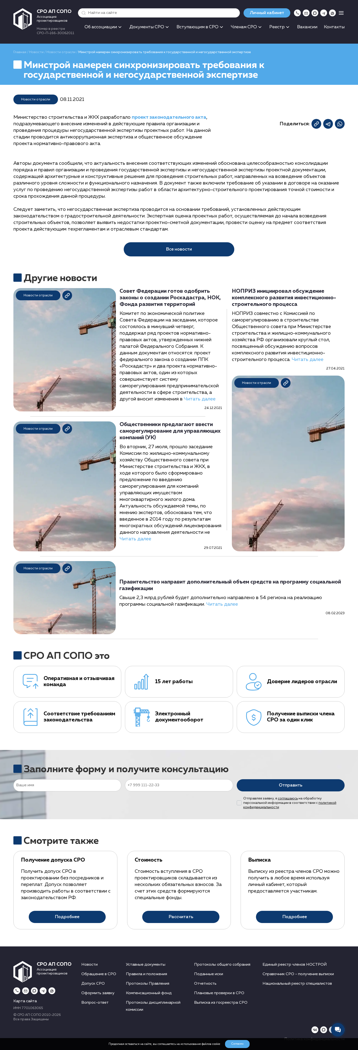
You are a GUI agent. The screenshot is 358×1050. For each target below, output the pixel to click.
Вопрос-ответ (95, 1003)
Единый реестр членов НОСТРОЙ (295, 965)
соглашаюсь (288, 798)
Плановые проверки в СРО (219, 993)
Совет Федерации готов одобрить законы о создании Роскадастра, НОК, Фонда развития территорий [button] (170, 298)
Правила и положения (146, 974)
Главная (19, 52)
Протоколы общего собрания (222, 965)
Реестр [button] (277, 27)
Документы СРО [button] (146, 27)
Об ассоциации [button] (101, 27)
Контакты (334, 27)
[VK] (314, 1029)
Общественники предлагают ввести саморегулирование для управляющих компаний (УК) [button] (170, 431)
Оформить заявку (97, 993)
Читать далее (200, 399)
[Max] (314, 13)
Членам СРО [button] (244, 27)
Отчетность (205, 984)
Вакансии (307, 27)
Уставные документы (145, 965)
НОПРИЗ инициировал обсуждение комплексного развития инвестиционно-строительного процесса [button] (284, 298)
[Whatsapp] (332, 13)
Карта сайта (25, 1001)
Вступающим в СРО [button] (197, 27)
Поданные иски (208, 974)
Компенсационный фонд (149, 993)
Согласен (237, 1043)
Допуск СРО (93, 984)
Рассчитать (181, 917)
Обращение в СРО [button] (98, 974)
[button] (82, 13)
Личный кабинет (267, 13)
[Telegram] (323, 13)
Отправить (290, 785)
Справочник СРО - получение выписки (298, 974)
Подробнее (67, 917)
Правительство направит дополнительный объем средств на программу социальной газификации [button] (230, 585)
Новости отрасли (61, 52)
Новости (36, 52)
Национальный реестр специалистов (297, 984)
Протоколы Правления (147, 984)
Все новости (179, 249)
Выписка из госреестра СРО (220, 1003)
